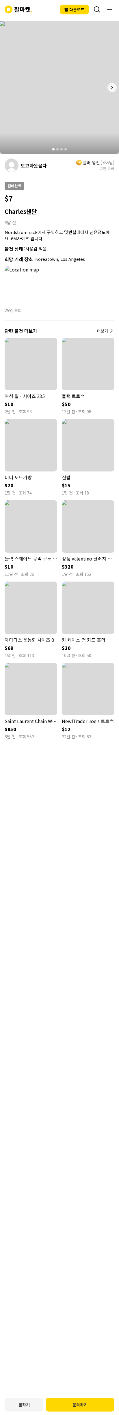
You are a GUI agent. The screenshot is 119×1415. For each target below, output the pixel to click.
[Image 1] (53, 149)
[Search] (97, 9)
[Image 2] (57, 149)
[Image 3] (61, 149)
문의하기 (80, 1405)
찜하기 (24, 1405)
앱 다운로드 (74, 9)
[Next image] (112, 87)
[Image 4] (65, 149)
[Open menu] (109, 9)
